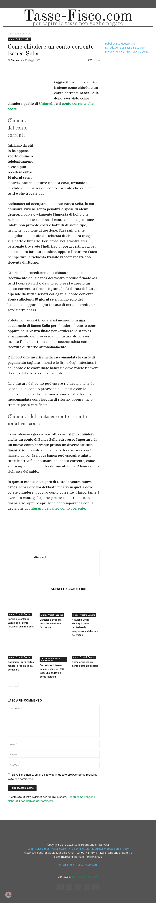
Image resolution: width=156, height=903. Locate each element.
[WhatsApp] (37, 69)
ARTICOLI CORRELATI (28, 589)
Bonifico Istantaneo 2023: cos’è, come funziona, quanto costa (20, 623)
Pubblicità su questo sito (120, 43)
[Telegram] (64, 69)
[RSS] (78, 887)
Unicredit (47, 103)
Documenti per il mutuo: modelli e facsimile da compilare (21, 666)
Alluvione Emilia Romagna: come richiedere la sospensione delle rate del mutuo (85, 627)
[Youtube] (95, 887)
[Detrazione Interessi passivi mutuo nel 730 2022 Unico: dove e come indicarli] (54, 651)
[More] (73, 69)
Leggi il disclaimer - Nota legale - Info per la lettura (58, 848)
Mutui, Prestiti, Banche (19, 39)
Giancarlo (16, 60)
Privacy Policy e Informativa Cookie (126, 51)
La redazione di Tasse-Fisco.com (125, 47)
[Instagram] (69, 887)
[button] (145, 4)
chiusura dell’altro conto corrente (56, 508)
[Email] (55, 69)
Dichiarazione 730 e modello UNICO (50, 659)
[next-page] (16, 684)
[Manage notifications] (8, 895)
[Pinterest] (29, 69)
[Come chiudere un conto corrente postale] (86, 649)
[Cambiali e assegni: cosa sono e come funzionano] (54, 606)
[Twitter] (20, 69)
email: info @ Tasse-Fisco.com (78, 864)
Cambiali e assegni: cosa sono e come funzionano (50, 623)
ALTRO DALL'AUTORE (68, 589)
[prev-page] (10, 684)
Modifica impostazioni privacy (110, 848)
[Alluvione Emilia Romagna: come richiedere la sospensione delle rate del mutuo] (86, 606)
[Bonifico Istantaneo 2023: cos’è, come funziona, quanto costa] (22, 606)
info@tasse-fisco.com (85, 876)
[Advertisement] (68, 145)
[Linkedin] (46, 69)
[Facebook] (11, 69)
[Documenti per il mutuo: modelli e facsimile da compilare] (22, 649)
